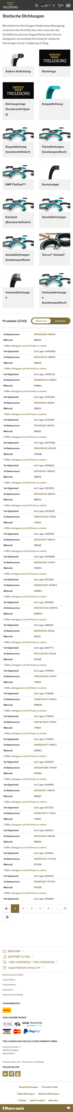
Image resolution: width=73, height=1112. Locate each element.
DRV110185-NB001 (44, 402)
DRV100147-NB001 (44, 471)
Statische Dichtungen (48, 1093)
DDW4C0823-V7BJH (45, 722)
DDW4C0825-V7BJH (45, 676)
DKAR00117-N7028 (44, 881)
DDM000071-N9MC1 (45, 379)
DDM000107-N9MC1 (45, 744)
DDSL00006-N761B (45, 653)
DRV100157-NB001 (44, 790)
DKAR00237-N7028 (45, 858)
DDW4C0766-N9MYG (46, 608)
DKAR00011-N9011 (44, 630)
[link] (54, 8)
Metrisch (41, 321)
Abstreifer (53, 1100)
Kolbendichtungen (26, 1093)
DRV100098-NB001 (45, 334)
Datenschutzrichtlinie (13, 974)
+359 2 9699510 (19, 962)
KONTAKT (14, 951)
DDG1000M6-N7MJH (45, 767)
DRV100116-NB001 (44, 425)
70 (64, 908)
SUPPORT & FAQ (19, 956)
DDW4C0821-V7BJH (45, 516)
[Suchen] (36, 5)
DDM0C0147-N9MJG (45, 699)
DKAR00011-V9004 (44, 562)
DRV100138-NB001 (44, 494)
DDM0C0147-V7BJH (45, 813)
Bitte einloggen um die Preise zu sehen (26, 345)
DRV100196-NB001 (44, 836)
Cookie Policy (9, 979)
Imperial (60, 321)
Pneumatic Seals (49, 1087)
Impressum (8, 989)
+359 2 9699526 (43, 962)
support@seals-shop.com (24, 967)
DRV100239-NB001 (44, 357)
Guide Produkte (37, 1100)
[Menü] (68, 6)
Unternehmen (9, 984)
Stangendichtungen (28, 1087)
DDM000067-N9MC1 (45, 585)
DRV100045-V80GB (45, 448)
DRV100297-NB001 (44, 539)
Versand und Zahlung (13, 994)
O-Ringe (22, 1100)
